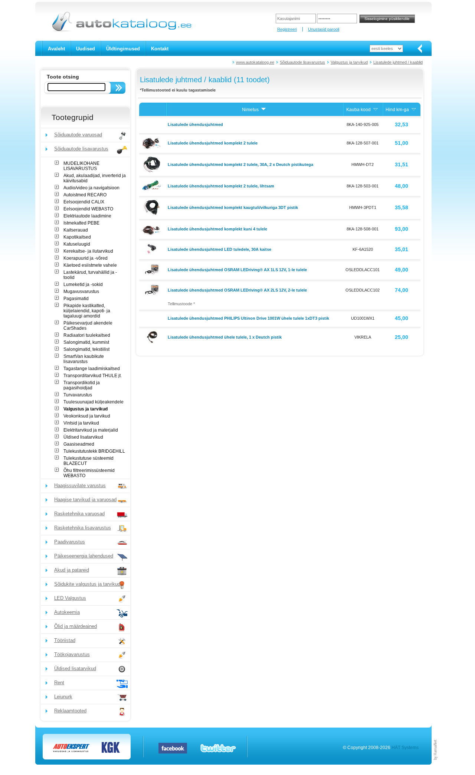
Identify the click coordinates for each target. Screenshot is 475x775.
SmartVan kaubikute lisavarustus (83, 359)
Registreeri (287, 29)
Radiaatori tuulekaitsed (86, 335)
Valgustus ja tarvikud (349, 62)
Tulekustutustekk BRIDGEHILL (94, 451)
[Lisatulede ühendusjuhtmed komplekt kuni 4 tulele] (153, 228)
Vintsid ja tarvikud (81, 423)
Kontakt (159, 48)
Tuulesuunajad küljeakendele (93, 402)
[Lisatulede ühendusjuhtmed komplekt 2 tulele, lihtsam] (153, 185)
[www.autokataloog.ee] (121, 30)
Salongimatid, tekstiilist (86, 349)
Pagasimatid (76, 298)
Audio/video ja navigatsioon (91, 187)
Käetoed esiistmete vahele (90, 265)
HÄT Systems (405, 747)
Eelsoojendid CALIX (83, 201)
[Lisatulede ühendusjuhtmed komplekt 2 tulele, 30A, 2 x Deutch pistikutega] (152, 164)
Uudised (85, 48)
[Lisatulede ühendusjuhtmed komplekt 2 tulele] (153, 142)
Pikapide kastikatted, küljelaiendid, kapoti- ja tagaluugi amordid (86, 311)
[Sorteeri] (263, 109)
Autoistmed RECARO (85, 194)
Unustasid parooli (323, 29)
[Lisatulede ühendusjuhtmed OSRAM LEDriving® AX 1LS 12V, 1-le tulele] (153, 269)
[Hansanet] (436, 763)
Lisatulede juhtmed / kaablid (398, 62)
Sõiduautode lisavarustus (302, 62)
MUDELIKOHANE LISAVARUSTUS (81, 166)
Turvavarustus (77, 395)
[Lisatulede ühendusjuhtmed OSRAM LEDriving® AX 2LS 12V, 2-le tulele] (153, 289)
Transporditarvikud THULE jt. (92, 375)
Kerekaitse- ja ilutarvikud (88, 251)
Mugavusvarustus (81, 291)
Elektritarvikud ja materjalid (90, 430)
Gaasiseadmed (78, 444)
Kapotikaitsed (77, 237)
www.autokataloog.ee (255, 62)
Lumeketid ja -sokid (83, 284)
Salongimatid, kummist (86, 342)
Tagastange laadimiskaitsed (91, 368)
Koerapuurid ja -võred (85, 258)
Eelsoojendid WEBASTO (88, 209)
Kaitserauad (75, 230)
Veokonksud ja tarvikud (86, 416)
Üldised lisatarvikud (83, 437)
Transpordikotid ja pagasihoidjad (81, 385)
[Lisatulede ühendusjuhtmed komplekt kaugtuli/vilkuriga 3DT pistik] (152, 207)
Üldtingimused (123, 48)
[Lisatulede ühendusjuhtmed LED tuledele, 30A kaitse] (153, 248)
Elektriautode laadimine (87, 216)
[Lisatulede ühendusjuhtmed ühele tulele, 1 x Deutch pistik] (153, 336)
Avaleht (56, 48)
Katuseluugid (76, 244)
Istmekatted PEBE (81, 223)
